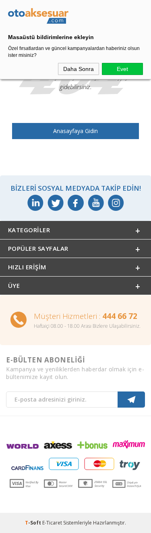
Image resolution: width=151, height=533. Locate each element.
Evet (122, 69)
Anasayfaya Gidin (75, 131)
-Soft (33, 522)
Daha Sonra (78, 69)
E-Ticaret (52, 522)
